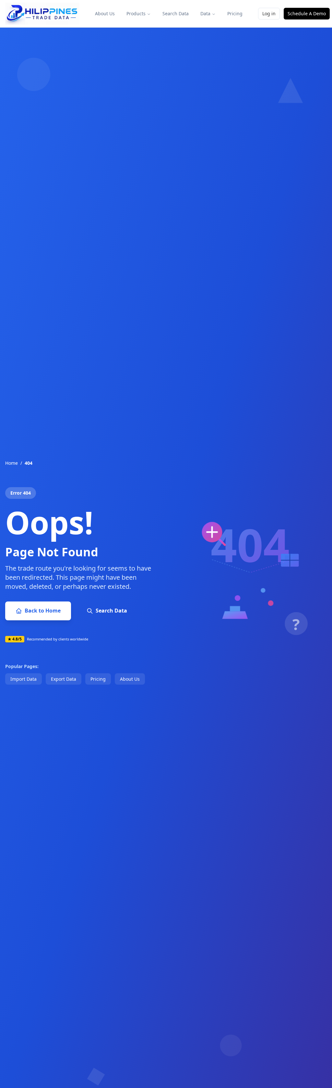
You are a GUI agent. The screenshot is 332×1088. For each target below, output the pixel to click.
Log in (269, 13)
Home (11, 463)
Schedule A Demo (307, 13)
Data (205, 13)
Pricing (235, 13)
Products (136, 13)
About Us (105, 13)
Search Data (175, 13)
